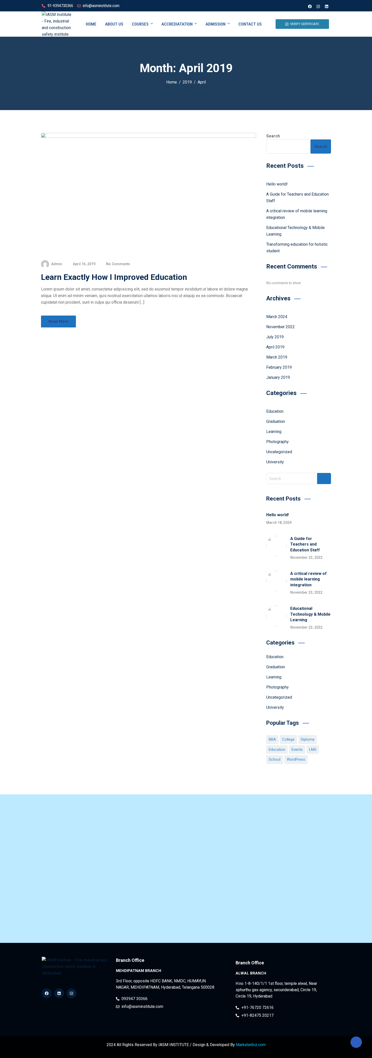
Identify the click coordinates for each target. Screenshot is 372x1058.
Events (297, 749)
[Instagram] (318, 6)
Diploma (307, 739)
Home (91, 24)
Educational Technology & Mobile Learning (310, 614)
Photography (277, 441)
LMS (312, 749)
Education (274, 411)
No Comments (118, 264)
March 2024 (276, 316)
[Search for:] (298, 478)
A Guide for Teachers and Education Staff (305, 544)
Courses (140, 24)
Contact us (250, 24)
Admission (215, 24)
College (288, 739)
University (275, 462)
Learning (273, 431)
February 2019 (279, 367)
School (274, 759)
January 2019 (278, 377)
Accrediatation (177, 24)
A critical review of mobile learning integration (308, 579)
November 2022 (280, 326)
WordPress (296, 759)
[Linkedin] (326, 6)
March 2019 (276, 357)
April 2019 (275, 347)
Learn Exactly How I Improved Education (114, 277)
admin (56, 264)
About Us (114, 24)
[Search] (324, 478)
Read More (58, 321)
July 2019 (275, 337)
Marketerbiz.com (251, 1044)
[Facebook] (310, 6)
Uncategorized (279, 451)
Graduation (275, 421)
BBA (272, 739)
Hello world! (277, 184)
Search (273, 136)
